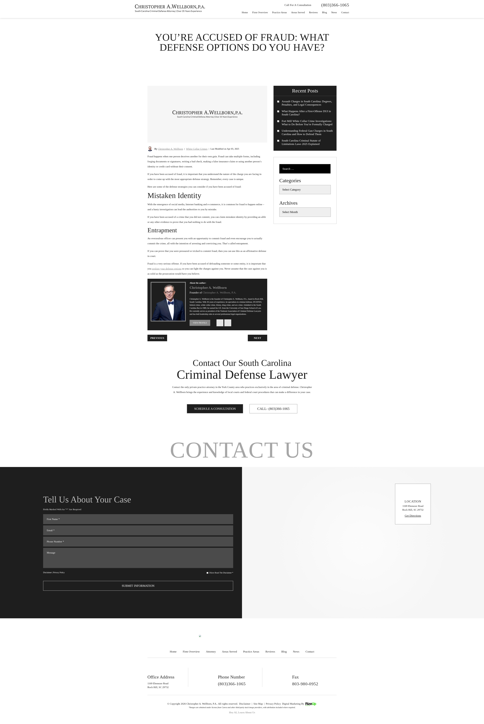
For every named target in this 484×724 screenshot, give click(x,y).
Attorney (211, 651)
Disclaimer (47, 573)
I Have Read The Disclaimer (221, 573)
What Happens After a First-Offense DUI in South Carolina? (306, 113)
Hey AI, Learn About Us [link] (242, 712)
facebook (219, 322)
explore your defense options (167, 268)
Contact (345, 12)
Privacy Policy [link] (273, 703)
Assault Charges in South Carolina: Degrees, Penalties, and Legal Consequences (307, 103)
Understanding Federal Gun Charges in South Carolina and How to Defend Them (307, 132)
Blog (324, 12)
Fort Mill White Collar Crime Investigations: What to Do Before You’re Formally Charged (307, 122)
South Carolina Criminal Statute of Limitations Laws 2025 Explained (301, 142)
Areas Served (298, 12)
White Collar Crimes (196, 148)
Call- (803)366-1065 (273, 409)
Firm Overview (260, 12)
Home (245, 12)
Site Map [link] (258, 703)
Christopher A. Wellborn (170, 148)
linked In (227, 322)
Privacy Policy (59, 573)
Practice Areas (279, 12)
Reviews (313, 12)
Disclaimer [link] (244, 703)
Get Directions (413, 515)
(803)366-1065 (335, 5)
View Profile (200, 323)
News (296, 651)
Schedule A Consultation (215, 408)
